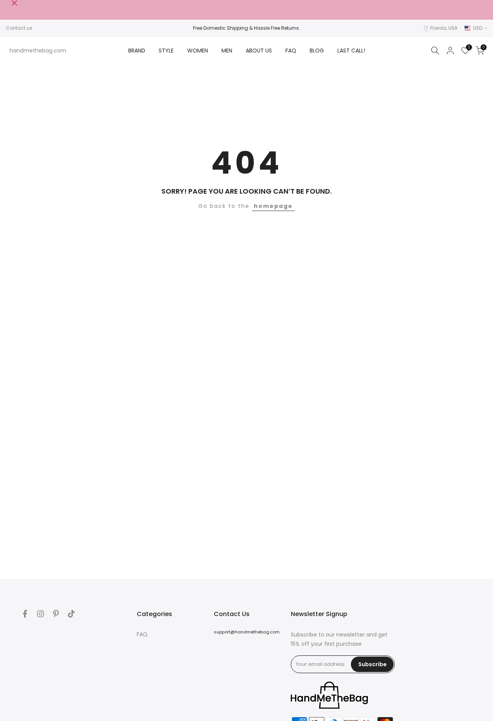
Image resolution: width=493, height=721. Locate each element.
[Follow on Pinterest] (56, 614)
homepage (273, 206)
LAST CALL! (351, 50)
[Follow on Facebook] (25, 614)
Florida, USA (444, 28)
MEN (226, 50)
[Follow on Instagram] (40, 614)
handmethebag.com (38, 50)
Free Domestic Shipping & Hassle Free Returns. (246, 28)
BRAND (136, 50)
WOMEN (197, 50)
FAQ (290, 50)
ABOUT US (259, 50)
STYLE (166, 50)
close (9, 3)
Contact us (19, 28)
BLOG (317, 50)
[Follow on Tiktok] (71, 614)
